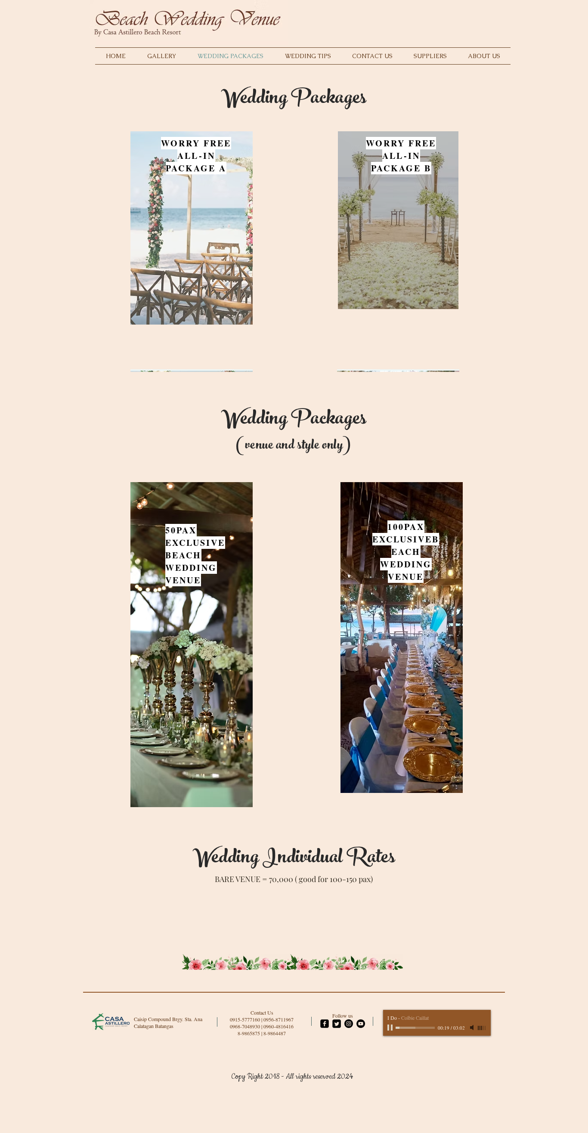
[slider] (482, 1028)
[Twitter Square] (336, 1023)
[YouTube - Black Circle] (360, 1023)
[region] (191, 236)
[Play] (390, 1027)
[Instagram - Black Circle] (348, 1023)
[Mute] (472, 1027)
